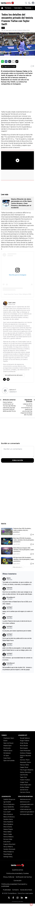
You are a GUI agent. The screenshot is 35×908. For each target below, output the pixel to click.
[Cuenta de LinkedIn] (22, 898)
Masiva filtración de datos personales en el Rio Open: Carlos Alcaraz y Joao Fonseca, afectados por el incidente (21, 203)
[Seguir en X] (4, 379)
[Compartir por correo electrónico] (13, 61)
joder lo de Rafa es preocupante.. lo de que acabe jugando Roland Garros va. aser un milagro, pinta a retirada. (17, 649)
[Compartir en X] (9, 61)
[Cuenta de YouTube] (26, 898)
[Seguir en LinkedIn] (8, 379)
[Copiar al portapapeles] (16, 61)
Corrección (17, 880)
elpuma (8, 578)
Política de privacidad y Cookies (17, 873)
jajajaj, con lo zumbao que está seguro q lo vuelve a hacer (17, 612)
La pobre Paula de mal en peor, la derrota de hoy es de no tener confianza (17, 622)
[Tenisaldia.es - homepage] (7, 2)
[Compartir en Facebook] (6, 61)
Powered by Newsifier (17, 901)
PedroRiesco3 (10, 663)
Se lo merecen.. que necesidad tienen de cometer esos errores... (17, 659)
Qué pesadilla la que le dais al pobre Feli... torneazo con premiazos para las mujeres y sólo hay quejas (17, 668)
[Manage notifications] (31, 904)
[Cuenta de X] (9, 898)
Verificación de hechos (24, 877)
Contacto (15, 890)
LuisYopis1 (9, 607)
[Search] (26, 3)
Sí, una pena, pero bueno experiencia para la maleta (17, 631)
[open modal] (33, 3)
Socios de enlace (26, 890)
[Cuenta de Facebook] (13, 898)
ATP (3, 28)
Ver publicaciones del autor (14, 375)
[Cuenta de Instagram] (17, 898)
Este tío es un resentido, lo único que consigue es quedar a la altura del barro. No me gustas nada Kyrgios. (17, 593)
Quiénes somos (17, 870)
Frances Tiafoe (21, 71)
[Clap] (5, 391)
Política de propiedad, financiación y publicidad (14, 885)
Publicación (17, 460)
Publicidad (7, 890)
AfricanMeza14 (10, 597)
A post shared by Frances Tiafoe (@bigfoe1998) (17, 294)
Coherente (9, 587)
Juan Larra (8, 30)
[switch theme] (29, 3)
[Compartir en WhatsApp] (2, 61)
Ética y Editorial (8, 877)
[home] (2, 8)
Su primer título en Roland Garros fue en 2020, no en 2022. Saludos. (17, 603)
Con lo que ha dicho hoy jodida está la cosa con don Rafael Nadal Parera (17, 639)
